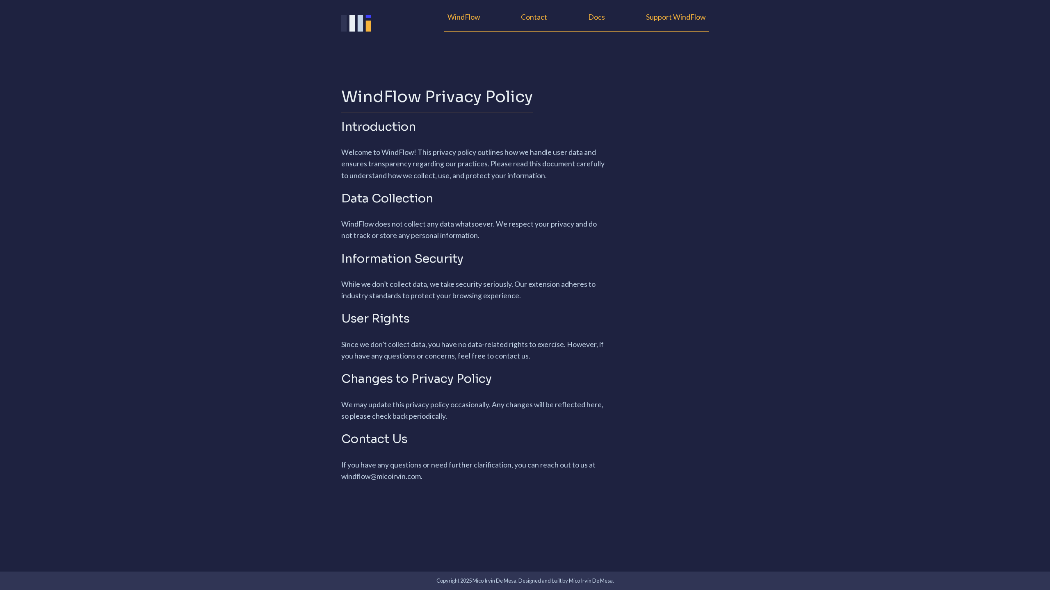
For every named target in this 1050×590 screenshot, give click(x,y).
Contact (534, 17)
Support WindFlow (675, 17)
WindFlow (463, 17)
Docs (596, 17)
